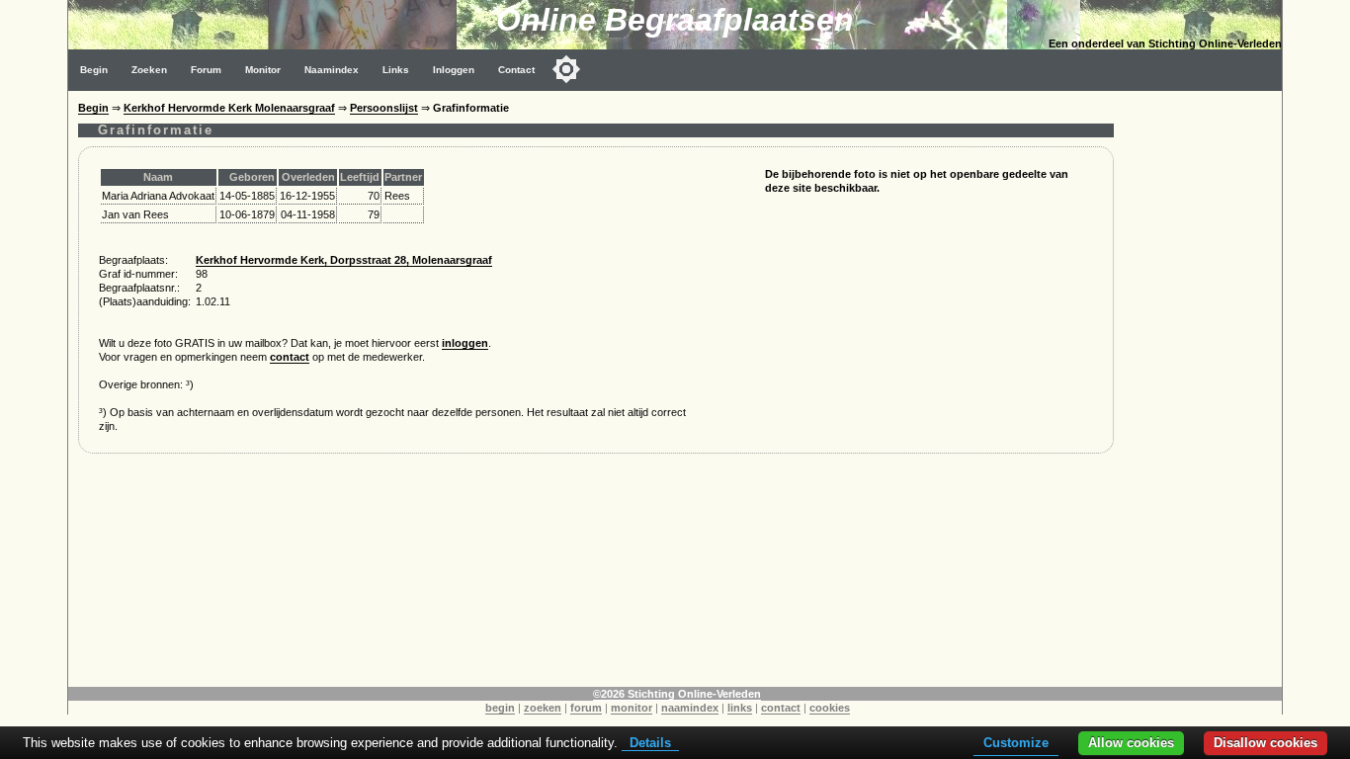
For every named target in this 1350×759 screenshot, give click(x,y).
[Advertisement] (1203, 387)
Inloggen (453, 69)
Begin (94, 69)
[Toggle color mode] (566, 69)
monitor (631, 708)
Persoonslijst (384, 108)
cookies (829, 708)
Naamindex (331, 69)
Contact (516, 69)
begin (500, 708)
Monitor (263, 69)
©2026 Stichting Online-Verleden (677, 694)
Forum (206, 69)
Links (395, 69)
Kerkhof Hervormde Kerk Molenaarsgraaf (229, 108)
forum (586, 708)
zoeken (542, 708)
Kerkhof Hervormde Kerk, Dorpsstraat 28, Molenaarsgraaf (344, 260)
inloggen (465, 343)
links (739, 708)
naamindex (689, 708)
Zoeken (149, 69)
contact (289, 357)
